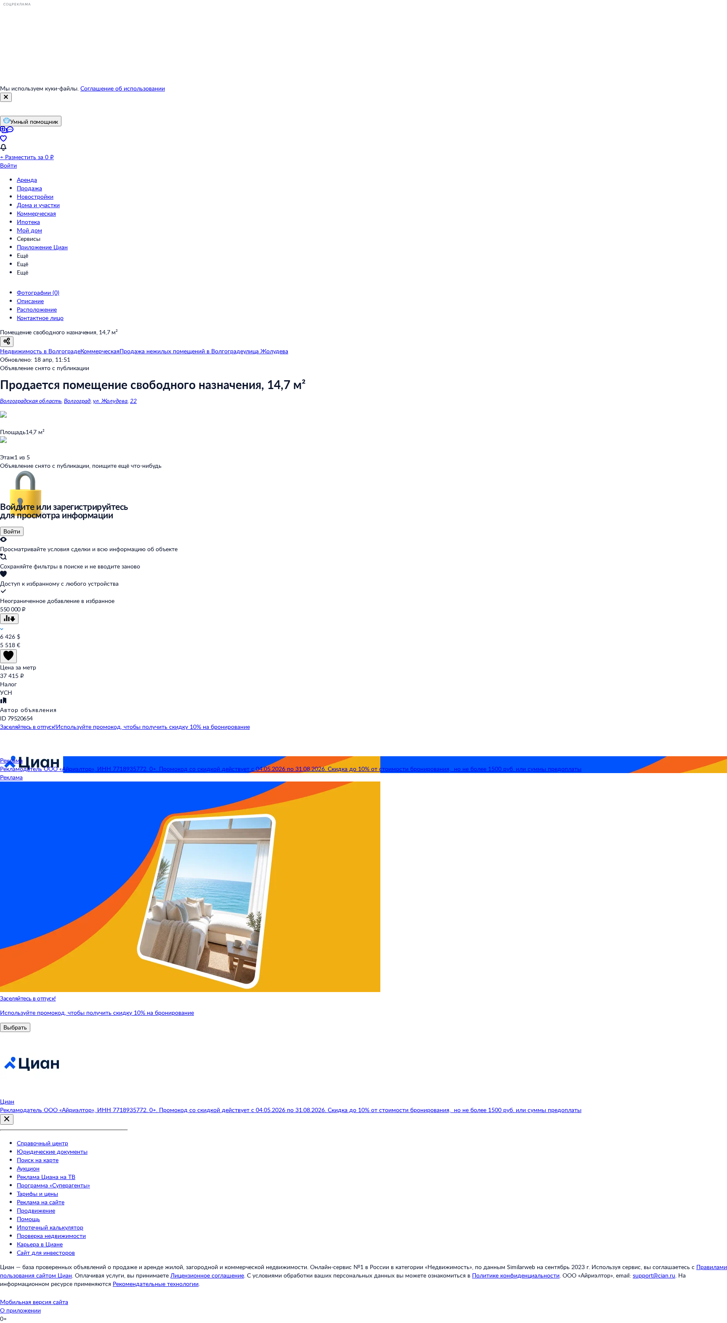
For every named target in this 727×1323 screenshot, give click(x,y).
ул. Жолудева (110, 401)
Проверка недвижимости (51, 1236)
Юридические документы (52, 1151)
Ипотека (28, 222)
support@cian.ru (654, 1275)
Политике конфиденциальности (516, 1275)
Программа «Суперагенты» (53, 1185)
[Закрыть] (6, 97)
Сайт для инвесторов (46, 1252)
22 (133, 401)
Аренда (27, 180)
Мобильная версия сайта (34, 1302)
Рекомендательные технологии (156, 1284)
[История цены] (9, 618)
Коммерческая (36, 213)
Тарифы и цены (37, 1194)
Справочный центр (42, 1143)
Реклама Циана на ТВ (46, 1177)
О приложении (20, 1310)
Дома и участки (38, 205)
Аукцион (28, 1168)
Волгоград (77, 401)
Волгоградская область (30, 401)
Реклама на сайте (40, 1202)
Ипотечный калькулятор (50, 1227)
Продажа (29, 188)
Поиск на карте (37, 1160)
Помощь (28, 1219)
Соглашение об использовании (122, 88)
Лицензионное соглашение (207, 1275)
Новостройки (35, 196)
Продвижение (36, 1210)
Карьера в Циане (40, 1244)
